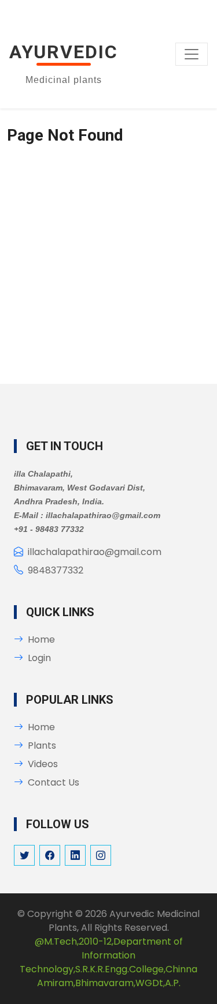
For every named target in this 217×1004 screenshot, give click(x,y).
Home (41, 639)
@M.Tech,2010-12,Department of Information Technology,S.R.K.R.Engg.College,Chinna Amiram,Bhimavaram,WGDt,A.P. (108, 962)
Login (39, 658)
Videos (43, 764)
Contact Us (53, 782)
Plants (42, 745)
